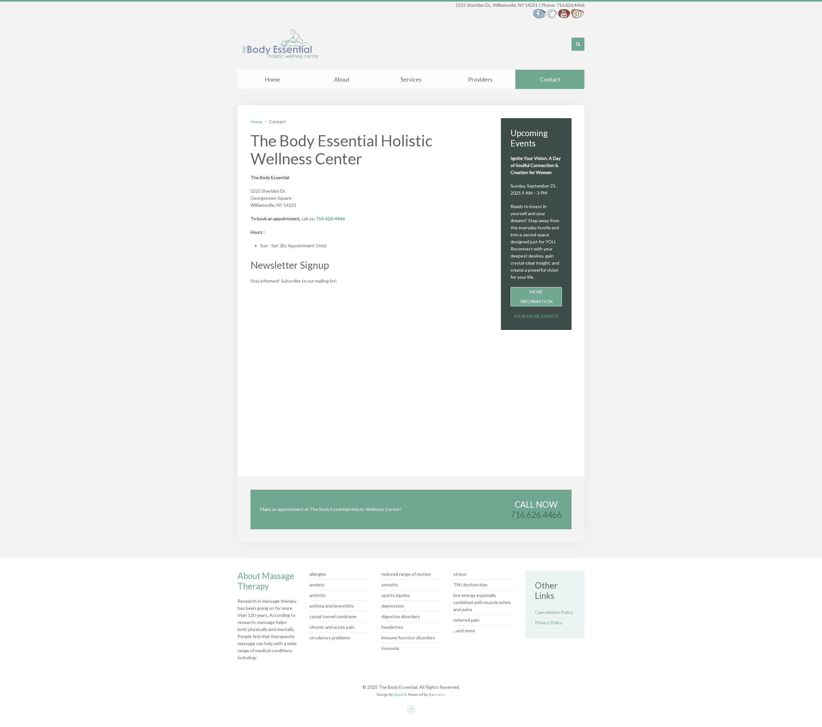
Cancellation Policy (554, 612)
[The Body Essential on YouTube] (564, 13)
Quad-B (400, 694)
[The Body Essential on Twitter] (552, 13)
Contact (550, 79)
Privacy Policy (548, 622)
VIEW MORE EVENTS (536, 316)
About (342, 79)
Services (411, 79)
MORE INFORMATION (536, 296)
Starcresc (436, 694)
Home (272, 79)
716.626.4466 (536, 515)
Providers (480, 79)
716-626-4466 (330, 218)
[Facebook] (539, 13)
